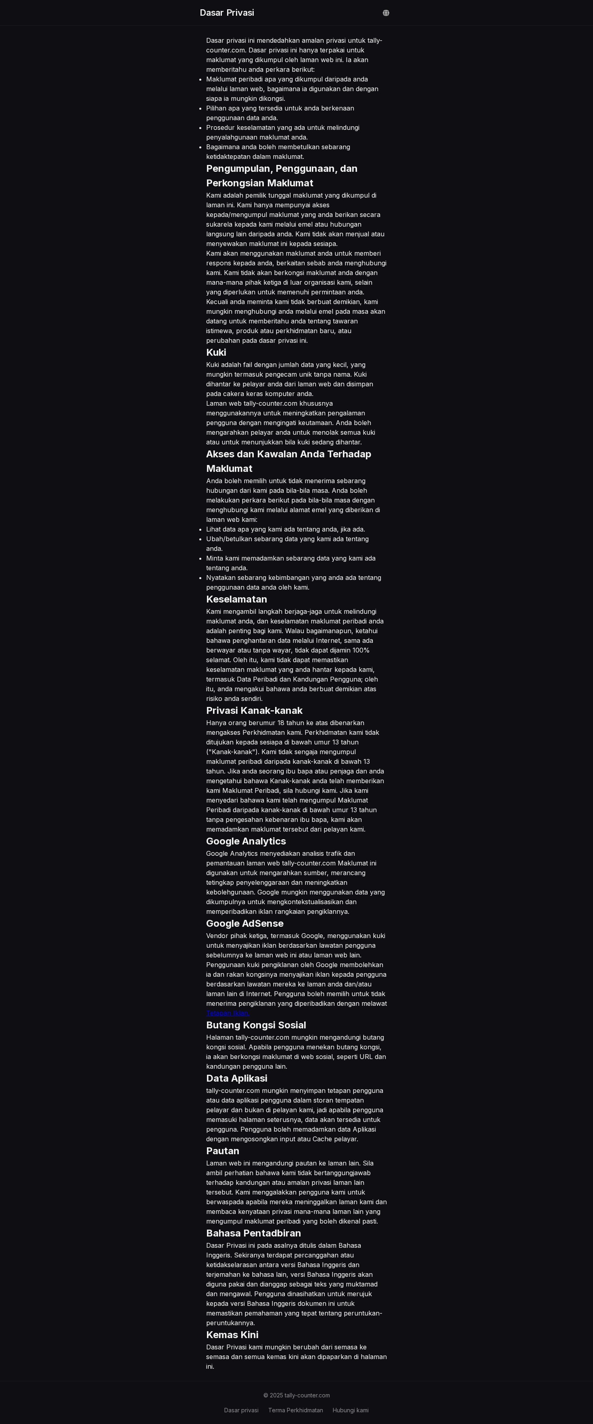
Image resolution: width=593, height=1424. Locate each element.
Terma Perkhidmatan (295, 1410)
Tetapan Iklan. (228, 1013)
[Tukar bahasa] (386, 13)
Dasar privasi (241, 1410)
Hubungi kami (351, 1410)
